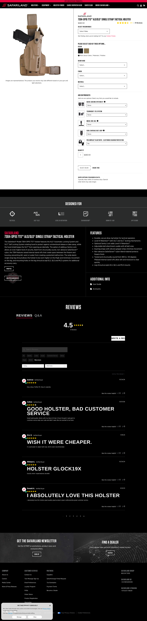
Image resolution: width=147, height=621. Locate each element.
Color (80, 46)
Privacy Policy (47, 608)
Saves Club (89, 5)
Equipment (45, 5)
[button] (63, 516)
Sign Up (36, 554)
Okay (34, 617)
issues (42, 355)
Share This (96, 168)
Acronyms (97, 289)
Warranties (28, 602)
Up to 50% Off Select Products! (73, 1)
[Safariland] (15, 5)
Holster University (12, 278)
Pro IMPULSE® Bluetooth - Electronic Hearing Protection (105, 140)
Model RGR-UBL (91, 121)
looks (36, 355)
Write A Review (118, 338)
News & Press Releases (9, 586)
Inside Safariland (101, 5)
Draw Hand (81, 61)
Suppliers (50, 575)
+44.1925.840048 (126, 582)
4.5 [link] (131, 23)
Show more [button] (37, 360)
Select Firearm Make (84, 27)
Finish (80, 71)
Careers (4, 579)
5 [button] (80, 516)
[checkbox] (56, 366)
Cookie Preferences (84, 613)
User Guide (97, 284)
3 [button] (73, 516)
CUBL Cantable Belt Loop (94, 130)
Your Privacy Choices (68, 613)
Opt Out (10, 613)
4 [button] (76, 516)
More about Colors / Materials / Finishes (92, 55)
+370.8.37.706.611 (126, 591)
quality (30, 355)
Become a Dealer (52, 590)
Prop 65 (9, 269)
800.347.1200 (125, 573)
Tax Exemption (51, 582)
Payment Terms (52, 586)
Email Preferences (30, 582)
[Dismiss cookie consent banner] (50, 605)
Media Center (6, 582)
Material (81, 82)
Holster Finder (58, 5)
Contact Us (28, 575)
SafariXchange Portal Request (56, 579)
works (30, 360)
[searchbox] (45, 349)
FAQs (26, 590)
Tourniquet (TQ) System (94, 111)
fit (23, 355)
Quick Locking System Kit (95, 102)
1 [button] (66, 516)
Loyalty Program (29, 586)
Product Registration (31, 598)
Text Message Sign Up (31, 579)
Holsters (34, 5)
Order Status (28, 594)
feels (24, 360)
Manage (19, 617)
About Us (5, 575)
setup (62, 355)
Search (110, 553)
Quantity (81, 150)
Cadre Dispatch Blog (74, 5)
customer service (52, 355)
